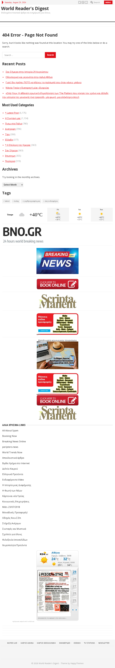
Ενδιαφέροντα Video (13, 479)
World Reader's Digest (25, 8)
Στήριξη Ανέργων (11, 523)
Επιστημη (10, 155)
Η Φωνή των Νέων (12, 490)
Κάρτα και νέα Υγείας (13, 496)
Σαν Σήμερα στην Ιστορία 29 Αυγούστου (27, 71)
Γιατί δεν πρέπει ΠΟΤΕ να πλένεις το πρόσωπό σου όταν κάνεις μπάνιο (43, 82)
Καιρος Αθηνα (27, 643)
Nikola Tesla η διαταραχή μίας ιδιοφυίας (27, 87)
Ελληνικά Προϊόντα (12, 474)
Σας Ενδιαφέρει (51, 201)
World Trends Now (12, 452)
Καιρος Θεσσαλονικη (46, 643)
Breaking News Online (14, 441)
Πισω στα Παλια (13, 123)
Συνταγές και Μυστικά (14, 528)
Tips (7, 134)
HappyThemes (77, 663)
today (16, 201)
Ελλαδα (9, 139)
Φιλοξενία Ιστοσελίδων (14, 539)
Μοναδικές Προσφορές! (14, 512)
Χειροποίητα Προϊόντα (14, 545)
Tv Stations (89, 643)
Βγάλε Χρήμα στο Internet (16, 463)
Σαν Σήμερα (11, 150)
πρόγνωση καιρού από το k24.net (23, 621)
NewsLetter (103, 643)
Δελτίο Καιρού (10, 468)
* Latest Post (12, 112)
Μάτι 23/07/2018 (11, 507)
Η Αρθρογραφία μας (31, 201)
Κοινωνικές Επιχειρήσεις (15, 501)
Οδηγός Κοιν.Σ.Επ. (11, 517)
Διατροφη (10, 128)
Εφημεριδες (64, 643)
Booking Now (9, 436)
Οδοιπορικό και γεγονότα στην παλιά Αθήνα (29, 77)
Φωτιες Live (12, 643)
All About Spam (10, 430)
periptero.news (10, 446)
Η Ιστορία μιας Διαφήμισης (16, 485)
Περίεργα (10, 161)
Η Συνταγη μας (13, 118)
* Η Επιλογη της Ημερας (18, 145)
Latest (7, 201)
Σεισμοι (77, 643)
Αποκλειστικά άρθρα (13, 457)
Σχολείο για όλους (12, 534)
